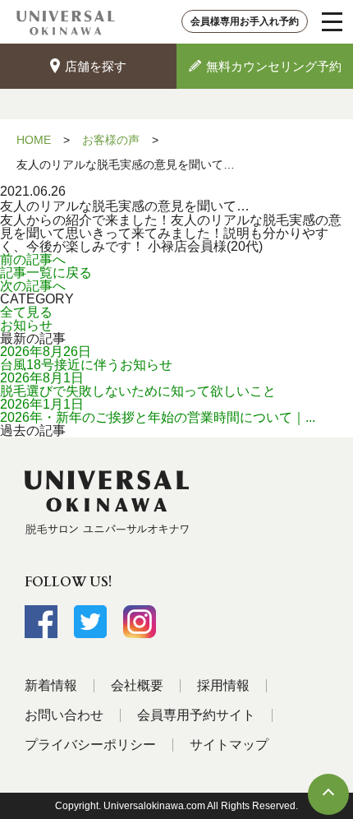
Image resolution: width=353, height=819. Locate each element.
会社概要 (137, 685)
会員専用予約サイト (196, 715)
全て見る (26, 312)
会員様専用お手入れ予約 (244, 21)
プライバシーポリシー (90, 745)
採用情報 (223, 685)
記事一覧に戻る (46, 273)
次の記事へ (33, 286)
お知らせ (26, 325)
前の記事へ (33, 259)
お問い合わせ (64, 715)
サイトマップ (229, 745)
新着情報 (51, 685)
